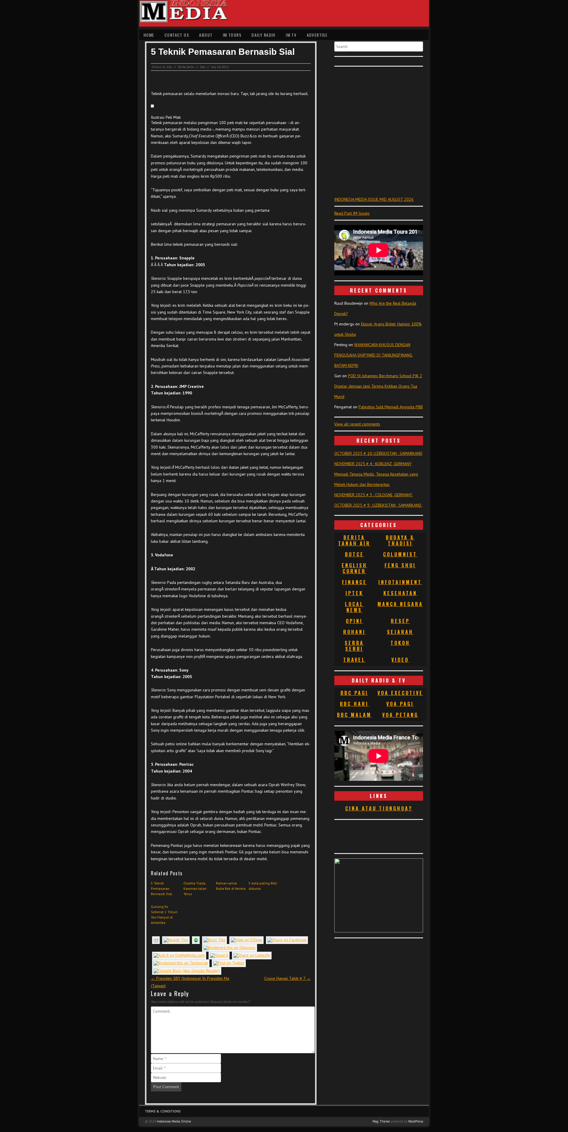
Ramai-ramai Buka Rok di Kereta (231, 886)
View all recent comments (357, 424)
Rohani (354, 631)
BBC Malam (354, 714)
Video (400, 659)
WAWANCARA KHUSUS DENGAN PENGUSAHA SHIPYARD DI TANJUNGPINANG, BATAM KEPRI (373, 355)
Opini (354, 620)
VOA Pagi (400, 703)
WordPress (415, 1121)
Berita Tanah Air (354, 540)
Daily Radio (263, 35)
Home (148, 35)
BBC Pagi (354, 692)
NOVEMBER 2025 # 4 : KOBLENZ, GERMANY (373, 463)
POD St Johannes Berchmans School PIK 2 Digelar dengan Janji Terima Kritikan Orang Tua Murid (378, 386)
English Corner (354, 568)
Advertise (317, 35)
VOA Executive (400, 692)
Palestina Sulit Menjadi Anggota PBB (391, 407)
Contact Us (176, 35)
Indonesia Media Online (174, 1121)
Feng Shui (400, 565)
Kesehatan (400, 593)
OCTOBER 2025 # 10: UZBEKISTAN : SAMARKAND (378, 453)
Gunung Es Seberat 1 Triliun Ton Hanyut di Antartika (164, 914)
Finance (354, 582)
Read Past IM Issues (351, 213)
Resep (400, 620)
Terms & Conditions (163, 1111)
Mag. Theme (381, 1121)
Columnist (400, 554)
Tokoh (400, 642)
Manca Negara (400, 604)
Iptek (354, 593)
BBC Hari (354, 703)
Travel (354, 659)
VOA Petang (400, 714)
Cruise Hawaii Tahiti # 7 (287, 978)
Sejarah (400, 631)
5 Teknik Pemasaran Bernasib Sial (161, 888)
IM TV (291, 35)
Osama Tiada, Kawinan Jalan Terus (194, 888)
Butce (354, 554)
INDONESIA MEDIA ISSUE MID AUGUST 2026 (374, 199)
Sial (202, 67)
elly (169, 67)
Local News (354, 607)
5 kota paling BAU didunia (262, 886)
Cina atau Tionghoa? (378, 808)
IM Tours (232, 35)
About (205, 35)
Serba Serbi (186, 67)
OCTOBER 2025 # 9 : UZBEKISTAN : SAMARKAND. (378, 505)
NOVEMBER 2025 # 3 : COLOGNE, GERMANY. (373, 494)
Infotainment (400, 582)
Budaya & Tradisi (400, 540)
